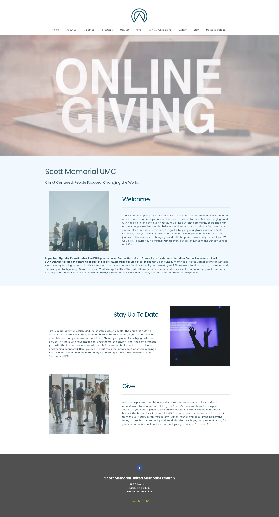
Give (128, 386)
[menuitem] (55, 30)
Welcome (136, 199)
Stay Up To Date (136, 314)
